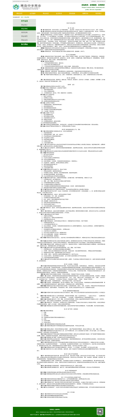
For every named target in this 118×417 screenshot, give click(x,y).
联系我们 (98, 13)
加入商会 (24, 44)
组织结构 (24, 32)
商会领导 (24, 36)
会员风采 (59, 13)
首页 (22, 17)
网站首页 (19, 13)
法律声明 (57, 409)
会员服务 (33, 13)
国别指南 (72, 13)
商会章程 (24, 29)
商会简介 (24, 25)
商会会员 (24, 40)
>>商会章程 (26, 17)
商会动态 (46, 13)
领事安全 (85, 13)
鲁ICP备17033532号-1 (46, 414)
